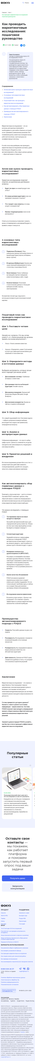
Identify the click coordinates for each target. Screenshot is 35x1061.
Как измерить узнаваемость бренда (11, 950)
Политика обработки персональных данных (13, 977)
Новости (3, 913)
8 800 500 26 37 (7, 969)
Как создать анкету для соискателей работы (13, 956)
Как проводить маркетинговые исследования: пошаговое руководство (15, 15)
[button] (17, 878)
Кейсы (3, 921)
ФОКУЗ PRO (4, 915)
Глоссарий (22, 924)
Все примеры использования (9, 959)
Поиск (27, 3)
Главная (4, 12)
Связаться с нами (24, 913)
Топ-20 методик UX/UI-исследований (11, 928)
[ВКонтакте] (21, 45)
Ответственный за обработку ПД (10, 980)
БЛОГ (3, 925)
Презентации (22, 921)
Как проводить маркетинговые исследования (14, 953)
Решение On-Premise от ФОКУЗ (9, 942)
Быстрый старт (23, 915)
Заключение (8, 117)
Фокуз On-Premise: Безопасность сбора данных (14, 938)
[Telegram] (24, 45)
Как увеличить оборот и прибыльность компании (14, 948)
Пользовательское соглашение (9, 984)
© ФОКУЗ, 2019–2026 (25, 990)
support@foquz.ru (24, 971)
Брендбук (3, 924)
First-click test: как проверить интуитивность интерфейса (13, 932)
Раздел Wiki (22, 918)
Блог (9, 12)
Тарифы (3, 918)
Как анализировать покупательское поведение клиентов (17, 961)
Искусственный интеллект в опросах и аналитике (15, 935)
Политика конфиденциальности (10, 982)
